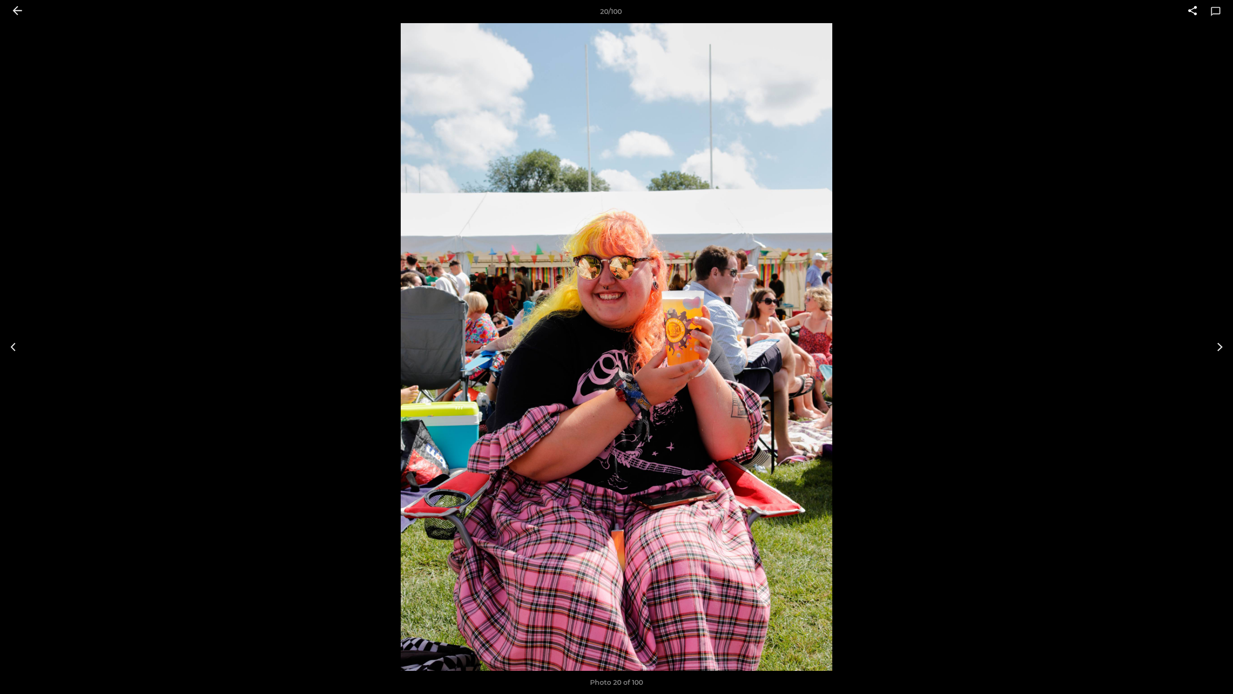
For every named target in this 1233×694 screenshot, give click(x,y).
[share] (1192, 11)
